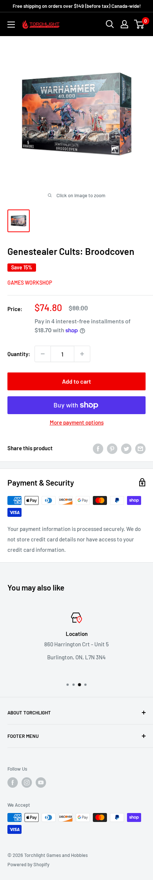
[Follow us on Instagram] (27, 782)
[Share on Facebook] (98, 448)
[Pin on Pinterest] (112, 448)
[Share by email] (140, 448)
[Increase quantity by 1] (82, 354)
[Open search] (110, 24)
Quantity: (18, 354)
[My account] (124, 24)
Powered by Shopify (28, 864)
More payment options (77, 422)
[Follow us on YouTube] (41, 782)
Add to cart (76, 381)
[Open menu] (11, 25)
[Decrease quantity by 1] (43, 354)
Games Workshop (29, 282)
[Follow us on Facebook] (12, 782)
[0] (139, 24)
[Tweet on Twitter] (126, 448)
